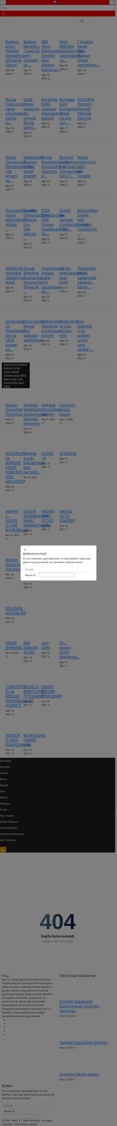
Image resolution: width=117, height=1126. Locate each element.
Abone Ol (30, 575)
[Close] (25, 550)
